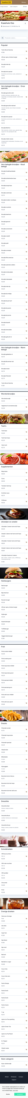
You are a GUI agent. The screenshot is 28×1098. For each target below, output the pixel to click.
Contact (21, 1077)
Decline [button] (8, 1094)
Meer (25, 6)
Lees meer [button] (15, 1090)
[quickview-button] (26, 51)
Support (14, 1079)
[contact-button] (25, 23)
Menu (24, 2)
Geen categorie (13, 6)
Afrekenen (13, 1077)
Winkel (7, 1077)
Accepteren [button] (20, 1094)
